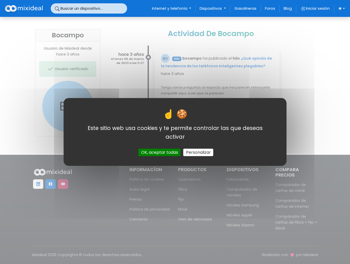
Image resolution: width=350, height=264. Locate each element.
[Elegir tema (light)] (341, 8)
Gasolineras (245, 8)
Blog (288, 8)
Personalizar (198, 153)
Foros (270, 8)
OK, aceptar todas (159, 153)
